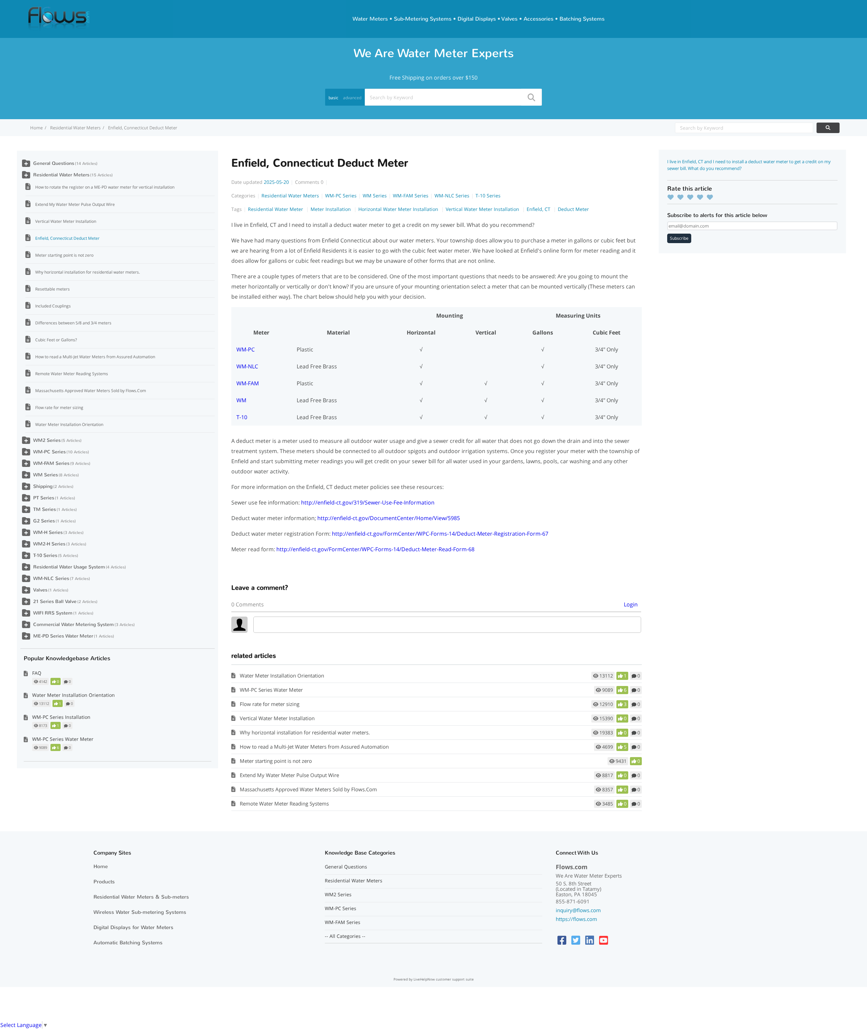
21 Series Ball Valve (55, 601)
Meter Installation (331, 209)
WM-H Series (48, 532)
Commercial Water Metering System (73, 624)
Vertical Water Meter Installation (483, 209)
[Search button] (531, 97)
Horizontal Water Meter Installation (399, 209)
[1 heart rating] (672, 197)
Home (100, 866)
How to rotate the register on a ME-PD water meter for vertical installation (104, 187)
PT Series (43, 498)
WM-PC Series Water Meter (271, 689)
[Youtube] (603, 940)
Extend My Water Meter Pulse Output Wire (289, 775)
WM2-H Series (49, 544)
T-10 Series (488, 195)
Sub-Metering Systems (422, 18)
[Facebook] (561, 940)
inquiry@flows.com (578, 910)
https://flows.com (576, 919)
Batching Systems (582, 18)
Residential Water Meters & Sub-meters (141, 897)
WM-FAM (247, 383)
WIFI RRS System (52, 613)
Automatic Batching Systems (128, 942)
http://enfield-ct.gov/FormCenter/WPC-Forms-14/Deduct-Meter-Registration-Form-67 (440, 533)
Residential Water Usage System (69, 567)
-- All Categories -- (345, 936)
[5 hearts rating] (711, 197)
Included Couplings (53, 306)
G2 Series (44, 521)
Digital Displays (477, 18)
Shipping (42, 486)
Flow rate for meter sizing (269, 704)
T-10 (241, 417)
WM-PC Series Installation (61, 717)
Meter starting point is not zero (276, 760)
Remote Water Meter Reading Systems (284, 803)
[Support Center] (58, 18)
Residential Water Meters (75, 128)
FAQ (36, 673)
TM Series (44, 509)
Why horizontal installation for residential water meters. (305, 732)
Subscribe (679, 238)
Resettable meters (52, 289)
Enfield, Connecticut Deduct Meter (67, 238)
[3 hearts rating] (692, 197)
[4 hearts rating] (701, 197)
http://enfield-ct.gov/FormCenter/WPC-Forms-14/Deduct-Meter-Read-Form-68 (375, 549)
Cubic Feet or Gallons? (56, 340)
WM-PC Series (341, 195)
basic (333, 98)
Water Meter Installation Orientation (282, 675)
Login (631, 604)
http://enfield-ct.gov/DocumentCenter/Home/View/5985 (388, 518)
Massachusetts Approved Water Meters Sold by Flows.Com (308, 789)
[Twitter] (575, 940)
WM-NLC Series (452, 195)
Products (104, 881)
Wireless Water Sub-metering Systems (139, 912)
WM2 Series (47, 440)
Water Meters (370, 18)
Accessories (538, 18)
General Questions (53, 163)
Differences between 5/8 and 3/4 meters (73, 323)
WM (241, 400)
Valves (509, 18)
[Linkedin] (589, 940)
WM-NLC (247, 366)
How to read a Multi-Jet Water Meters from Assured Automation (314, 746)
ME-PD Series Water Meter (63, 636)
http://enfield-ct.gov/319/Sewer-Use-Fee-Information (368, 502)
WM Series (375, 195)
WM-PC (245, 349)
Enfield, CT (539, 209)
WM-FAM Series (410, 195)
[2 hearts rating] (682, 197)
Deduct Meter (573, 209)
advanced (352, 98)
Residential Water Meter (276, 209)
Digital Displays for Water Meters (133, 927)
